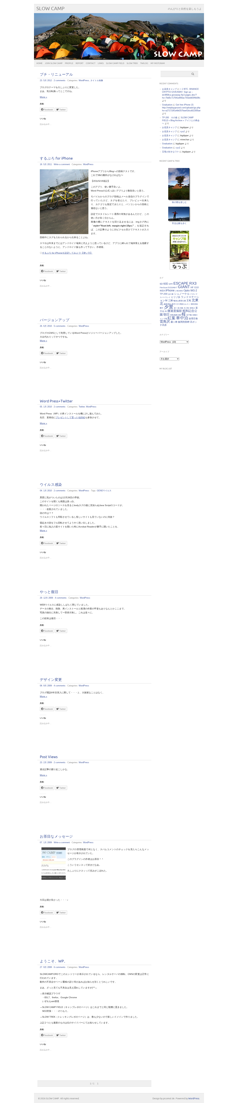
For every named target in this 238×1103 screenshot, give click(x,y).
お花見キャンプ (169, 89)
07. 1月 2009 (46, 842)
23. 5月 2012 (46, 80)
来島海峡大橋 (175, 315)
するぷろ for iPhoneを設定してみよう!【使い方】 (67, 253)
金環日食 (193, 318)
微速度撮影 (174, 310)
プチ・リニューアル (56, 74)
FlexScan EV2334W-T (168, 288)
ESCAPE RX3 (185, 283)
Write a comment (62, 164)
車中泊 (182, 318)
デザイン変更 (51, 680)
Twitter (82, 406)
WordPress (84, 80)
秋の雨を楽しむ (179, 202)
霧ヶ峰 (174, 322)
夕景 (168, 307)
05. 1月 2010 (46, 406)
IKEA (162, 290)
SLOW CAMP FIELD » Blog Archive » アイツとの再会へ (180, 120)
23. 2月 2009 (46, 762)
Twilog (144, 63)
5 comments (59, 326)
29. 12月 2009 (46, 598)
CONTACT (90, 63)
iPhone (170, 290)
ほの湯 (170, 294)
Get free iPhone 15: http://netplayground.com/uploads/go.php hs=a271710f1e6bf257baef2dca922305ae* (181, 108)
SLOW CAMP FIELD (115, 63)
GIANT (184, 287)
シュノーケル (182, 293)
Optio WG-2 (190, 290)
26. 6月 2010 (46, 326)
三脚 (170, 300)
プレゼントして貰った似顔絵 (70, 417)
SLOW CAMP (50, 8)
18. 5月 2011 (46, 164)
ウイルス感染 (51, 485)
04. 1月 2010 (46, 490)
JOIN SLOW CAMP (53, 63)
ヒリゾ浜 (175, 297)
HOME (39, 63)
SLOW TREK (132, 63)
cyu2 (182, 131)
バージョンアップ (54, 320)
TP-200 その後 (169, 117)
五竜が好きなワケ (170, 151)
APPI (171, 284)
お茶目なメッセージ (56, 836)
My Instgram (158, 63)
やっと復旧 (49, 592)
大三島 (186, 308)
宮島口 (192, 308)
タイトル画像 (96, 80)
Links (101, 63)
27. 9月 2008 (46, 967)
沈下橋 (189, 315)
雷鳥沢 (165, 321)
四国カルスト (184, 304)
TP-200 (163, 294)
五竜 (189, 300)
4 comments (61, 598)
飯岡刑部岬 (183, 322)
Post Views (49, 757)
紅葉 (171, 318)
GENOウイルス (104, 490)
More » (43, 97)
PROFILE (69, 63)
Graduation (167, 105)
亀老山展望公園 (179, 301)
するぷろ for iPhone (56, 158)
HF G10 (195, 287)
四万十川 (175, 304)
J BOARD (179, 291)
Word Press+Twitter (56, 401)
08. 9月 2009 (46, 685)
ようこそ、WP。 (53, 961)
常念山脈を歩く (179, 223)
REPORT (79, 63)
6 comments (59, 967)
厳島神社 (167, 304)
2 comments (59, 80)
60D (165, 283)
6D (161, 284)
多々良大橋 (178, 308)
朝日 (166, 314)
